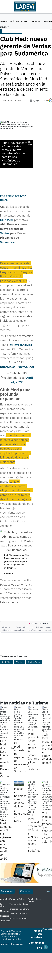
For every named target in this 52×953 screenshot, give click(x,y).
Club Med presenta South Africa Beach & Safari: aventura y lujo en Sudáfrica (34, 749)
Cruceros (13, 908)
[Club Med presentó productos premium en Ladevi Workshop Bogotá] (47, 719)
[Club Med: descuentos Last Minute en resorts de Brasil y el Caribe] (5, 722)
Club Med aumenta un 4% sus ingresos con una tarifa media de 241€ (6, 838)
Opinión (13, 913)
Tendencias (14, 904)
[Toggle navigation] (5, 16)
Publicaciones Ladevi (34, 900)
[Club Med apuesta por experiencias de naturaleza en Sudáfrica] (19, 723)
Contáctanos (36, 942)
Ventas (4, 233)
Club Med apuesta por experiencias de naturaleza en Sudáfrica (22, 757)
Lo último (14, 21)
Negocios (36, 21)
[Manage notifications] (46, 947)
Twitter (22, 899)
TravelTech (5, 920)
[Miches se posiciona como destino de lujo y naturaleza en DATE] (19, 783)
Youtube (23, 918)
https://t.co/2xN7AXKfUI (17, 367)
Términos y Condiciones (11, 944)
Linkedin (23, 913)
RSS (39, 948)
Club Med (6, 220)
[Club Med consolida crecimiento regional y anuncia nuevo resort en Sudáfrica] (33, 797)
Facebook (23, 904)
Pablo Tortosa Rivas (13, 198)
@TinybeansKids (20, 345)
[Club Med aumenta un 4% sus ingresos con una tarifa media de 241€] (5, 799)
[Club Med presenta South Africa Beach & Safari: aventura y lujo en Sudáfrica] (33, 717)
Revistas (13, 918)
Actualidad (5, 899)
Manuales (25, 21)
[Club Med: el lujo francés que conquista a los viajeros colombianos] (47, 796)
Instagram (24, 908)
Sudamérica (8, 242)
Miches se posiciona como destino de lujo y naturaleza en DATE (21, 804)
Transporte (14, 899)
